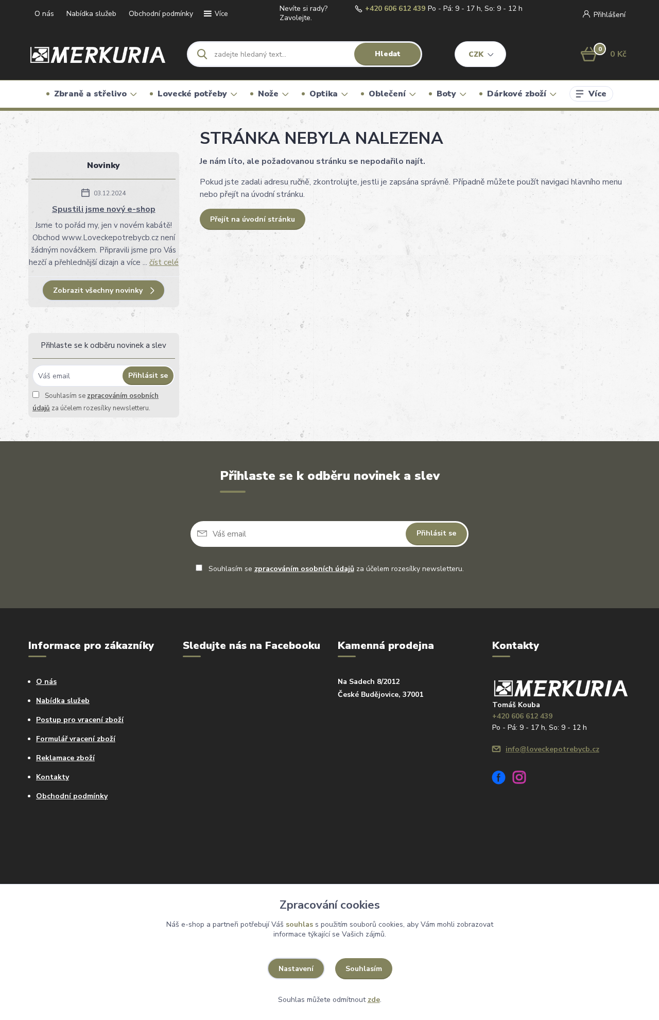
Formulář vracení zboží (75, 739)
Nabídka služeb (91, 14)
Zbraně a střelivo (90, 93)
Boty (446, 93)
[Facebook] (502, 779)
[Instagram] (523, 779)
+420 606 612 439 (395, 8)
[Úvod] (98, 54)
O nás (44, 14)
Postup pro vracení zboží (80, 720)
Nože (268, 93)
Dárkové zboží (516, 93)
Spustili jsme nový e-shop (103, 209)
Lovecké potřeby (192, 93)
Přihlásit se (148, 375)
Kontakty (52, 777)
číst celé (164, 262)
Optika (323, 93)
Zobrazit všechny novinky (98, 290)
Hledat (388, 54)
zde (374, 1000)
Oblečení (387, 93)
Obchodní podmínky (161, 14)
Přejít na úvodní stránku (252, 219)
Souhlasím (363, 969)
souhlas (299, 924)
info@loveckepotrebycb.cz (552, 749)
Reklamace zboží (65, 758)
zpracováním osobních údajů (304, 569)
